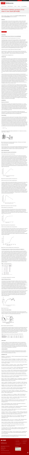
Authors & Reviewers (10, 6)
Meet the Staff (17, 441)
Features (19, 6)
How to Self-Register (24, 6)
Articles (15, 6)
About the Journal (4, 6)
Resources (19, 0)
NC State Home (4, 0)
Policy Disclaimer (18, 444)
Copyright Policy (25, 441)
